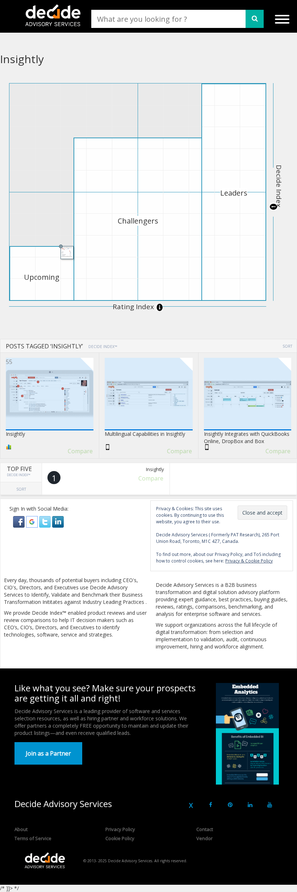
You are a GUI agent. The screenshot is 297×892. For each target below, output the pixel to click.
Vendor (204, 838)
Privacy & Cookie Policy (249, 561)
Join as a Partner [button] (48, 753)
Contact (204, 829)
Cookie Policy (119, 838)
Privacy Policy (120, 829)
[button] (19, 521)
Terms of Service (32, 838)
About (21, 829)
